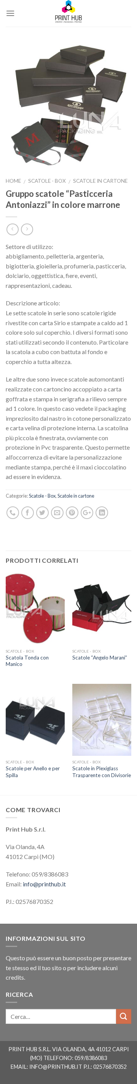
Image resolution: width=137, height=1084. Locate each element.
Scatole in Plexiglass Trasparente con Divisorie (101, 771)
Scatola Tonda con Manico (27, 661)
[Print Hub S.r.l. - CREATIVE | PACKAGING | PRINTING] (68, 13)
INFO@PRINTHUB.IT (55, 1066)
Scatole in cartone (100, 181)
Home (13, 181)
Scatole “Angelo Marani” (99, 658)
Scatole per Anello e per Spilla (33, 771)
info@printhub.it (44, 884)
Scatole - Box (47, 181)
